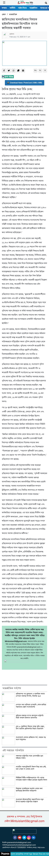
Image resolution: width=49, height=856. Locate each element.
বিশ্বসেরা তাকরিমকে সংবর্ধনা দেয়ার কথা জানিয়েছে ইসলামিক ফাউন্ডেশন (29, 789)
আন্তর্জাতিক (33, 8)
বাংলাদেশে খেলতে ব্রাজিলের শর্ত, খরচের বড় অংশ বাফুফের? (31, 738)
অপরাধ (4, 8)
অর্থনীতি (12, 8)
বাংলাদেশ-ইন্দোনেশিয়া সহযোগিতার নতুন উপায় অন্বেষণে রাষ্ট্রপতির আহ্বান (30, 800)
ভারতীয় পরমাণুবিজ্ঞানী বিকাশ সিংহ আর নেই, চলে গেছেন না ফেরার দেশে (31, 768)
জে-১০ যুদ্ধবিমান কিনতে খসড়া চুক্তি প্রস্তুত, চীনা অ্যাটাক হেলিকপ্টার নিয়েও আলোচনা (30, 727)
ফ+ (35, 70)
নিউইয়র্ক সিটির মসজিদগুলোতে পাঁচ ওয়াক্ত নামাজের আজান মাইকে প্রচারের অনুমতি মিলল (31, 778)
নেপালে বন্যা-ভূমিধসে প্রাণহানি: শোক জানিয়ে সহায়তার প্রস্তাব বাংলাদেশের (31, 705)
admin (12, 34)
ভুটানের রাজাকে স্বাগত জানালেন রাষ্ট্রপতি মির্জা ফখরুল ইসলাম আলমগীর (29, 716)
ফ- (40, 70)
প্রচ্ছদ (4, 14)
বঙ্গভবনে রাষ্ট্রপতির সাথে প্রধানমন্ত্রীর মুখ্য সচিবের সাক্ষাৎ (29, 757)
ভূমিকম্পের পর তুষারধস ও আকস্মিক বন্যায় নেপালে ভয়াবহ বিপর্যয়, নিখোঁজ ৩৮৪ (30, 695)
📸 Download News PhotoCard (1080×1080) (24, 83)
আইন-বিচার (22, 8)
